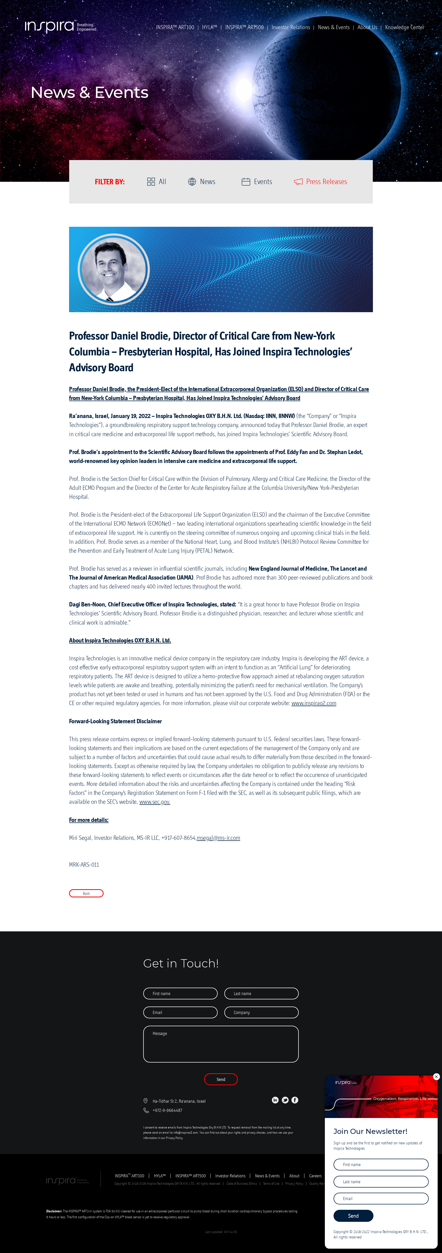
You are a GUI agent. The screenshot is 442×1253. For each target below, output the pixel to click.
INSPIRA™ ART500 (244, 27)
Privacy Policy (174, 1138)
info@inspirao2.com (185, 1132)
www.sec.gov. (154, 802)
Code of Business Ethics (242, 1183)
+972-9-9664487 (167, 1110)
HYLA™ (209, 27)
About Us (367, 27)
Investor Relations (291, 27)
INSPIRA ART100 (129, 1176)
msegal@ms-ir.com (218, 838)
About (294, 1176)
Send (221, 1079)
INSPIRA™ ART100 (175, 27)
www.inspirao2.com (314, 703)
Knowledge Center (404, 27)
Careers (315, 1176)
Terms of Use (271, 1183)
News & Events (334, 27)
